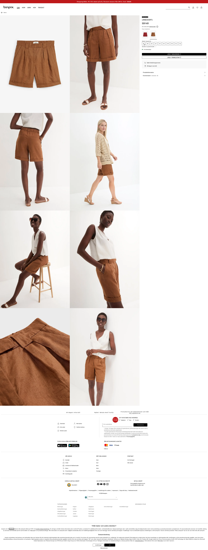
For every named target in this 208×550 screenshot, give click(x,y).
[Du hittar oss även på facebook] (98, 484)
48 (168, 43)
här (106, 530)
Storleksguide (68, 473)
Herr (23, 7)
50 (172, 43)
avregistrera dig (136, 435)
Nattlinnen (91, 509)
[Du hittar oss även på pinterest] (104, 484)
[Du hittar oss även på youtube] (101, 484)
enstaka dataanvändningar (42, 529)
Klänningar (60, 506)
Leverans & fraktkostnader (72, 465)
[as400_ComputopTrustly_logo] (116, 445)
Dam (18, 7)
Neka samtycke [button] (104, 548)
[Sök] (189, 7)
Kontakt (67, 460)
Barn (29, 7)
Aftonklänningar (61, 513)
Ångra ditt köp (123, 490)
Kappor (75, 506)
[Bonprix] (9, 8)
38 (147, 43)
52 (176, 43)
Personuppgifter (130, 436)
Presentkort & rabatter (71, 471)
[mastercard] (106, 445)
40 (151, 43)
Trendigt (41, 7)
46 (164, 43)
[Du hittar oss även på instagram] (107, 484)
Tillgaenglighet (83, 490)
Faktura (106, 448)
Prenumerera (140, 425)
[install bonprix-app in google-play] (74, 445)
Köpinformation (73, 490)
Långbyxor (91, 506)
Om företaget (130, 460)
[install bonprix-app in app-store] (62, 445)
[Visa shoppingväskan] (202, 8)
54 (180, 43)
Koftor (74, 509)
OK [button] (110, 545)
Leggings (75, 516)
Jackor (74, 513)
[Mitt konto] (193, 8)
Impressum (115, 490)
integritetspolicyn (139, 540)
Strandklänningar (124, 506)
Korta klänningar (108, 506)
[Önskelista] (198, 8)
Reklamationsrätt (132, 490)
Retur (66, 468)
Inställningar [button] (98, 545)
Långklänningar (61, 511)
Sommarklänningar (62, 509)
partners (11, 529)
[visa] (111, 445)
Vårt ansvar (130, 462)
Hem (34, 7)
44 (159, 43)
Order (66, 462)
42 (155, 43)
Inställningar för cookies (104, 490)
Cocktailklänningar (62, 516)
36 (143, 43)
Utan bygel (91, 511)
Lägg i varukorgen (173, 54)
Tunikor (75, 511)
